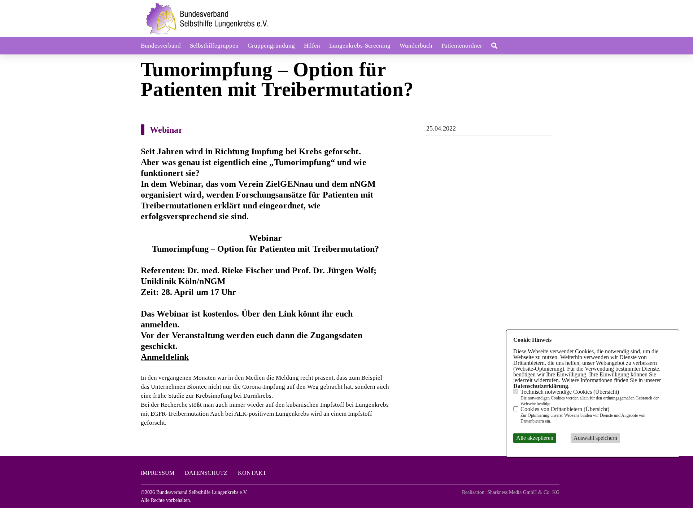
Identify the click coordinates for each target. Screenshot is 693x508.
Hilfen (312, 46)
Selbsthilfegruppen (214, 46)
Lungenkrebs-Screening (360, 46)
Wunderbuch (416, 46)
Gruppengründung (271, 46)
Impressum (157, 473)
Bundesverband (161, 46)
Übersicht (606, 391)
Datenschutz (206, 473)
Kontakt (252, 473)
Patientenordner (461, 46)
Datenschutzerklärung (540, 386)
